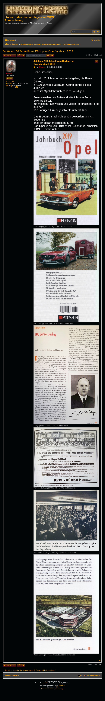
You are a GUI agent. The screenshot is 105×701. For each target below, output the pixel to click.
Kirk (57, 687)
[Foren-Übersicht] (38, 10)
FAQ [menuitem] (81, 676)
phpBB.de (62, 685)
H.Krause (9, 73)
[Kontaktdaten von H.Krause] (16, 87)
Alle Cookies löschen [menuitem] (93, 676)
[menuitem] (95, 40)
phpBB (45, 683)
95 (13, 82)
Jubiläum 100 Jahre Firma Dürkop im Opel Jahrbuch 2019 (38, 51)
